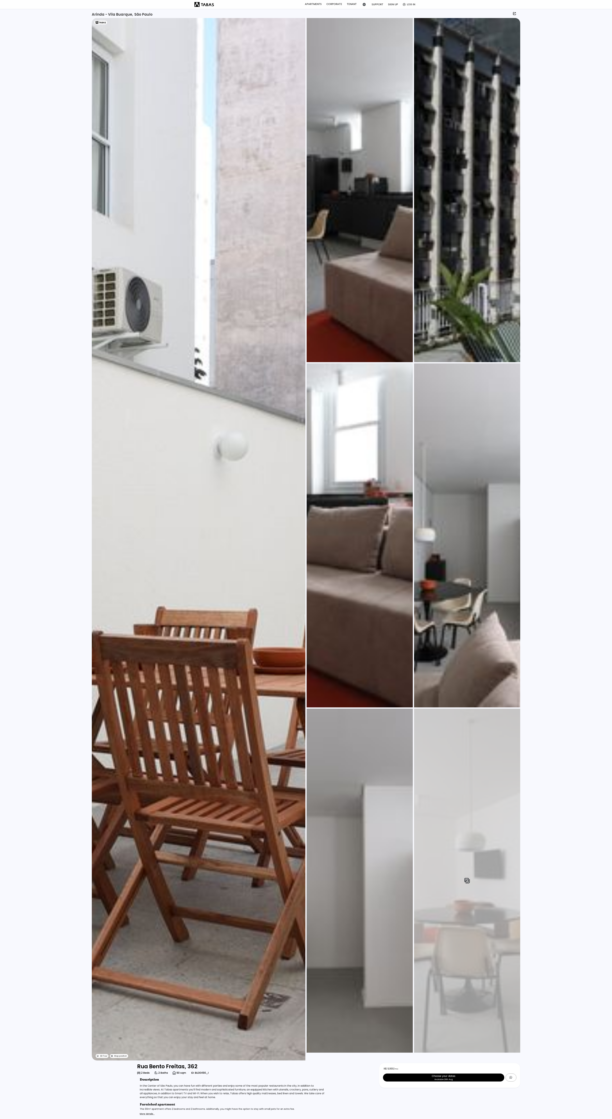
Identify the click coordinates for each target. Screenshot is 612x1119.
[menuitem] (313, 4)
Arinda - (100, 14)
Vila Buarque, (120, 14)
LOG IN (411, 4)
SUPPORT (377, 4)
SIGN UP (393, 4)
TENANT (352, 4)
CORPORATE (334, 4)
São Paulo (143, 14)
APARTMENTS (313, 4)
